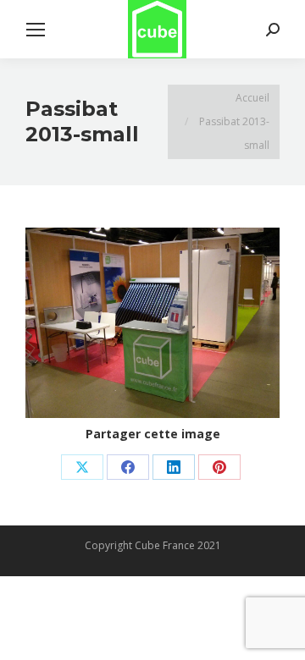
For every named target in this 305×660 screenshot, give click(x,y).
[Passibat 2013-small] (152, 323)
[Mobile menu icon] (35, 29)
